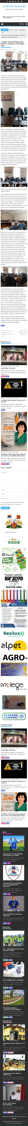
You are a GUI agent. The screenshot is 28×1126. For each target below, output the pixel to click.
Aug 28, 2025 (7, 978)
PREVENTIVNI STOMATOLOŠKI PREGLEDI (22, 332)
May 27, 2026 (7, 1071)
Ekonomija (6, 960)
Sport (9, 863)
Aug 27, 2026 (5, 398)
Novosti (2, 325)
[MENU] (26, 24)
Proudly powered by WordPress (11, 1121)
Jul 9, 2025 (6, 1006)
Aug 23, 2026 (7, 912)
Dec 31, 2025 (7, 947)
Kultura (3, 376)
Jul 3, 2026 (6, 1041)
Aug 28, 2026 (5, 366)
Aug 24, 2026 (7, 852)
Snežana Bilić (13, 49)
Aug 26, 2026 (5, 452)
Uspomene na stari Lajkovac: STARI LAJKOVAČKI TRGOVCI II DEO (7, 333)
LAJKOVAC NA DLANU (14, 6)
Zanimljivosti (10, 1052)
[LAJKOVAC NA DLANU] (2, 24)
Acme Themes (18, 1123)
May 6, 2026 (6, 1101)
